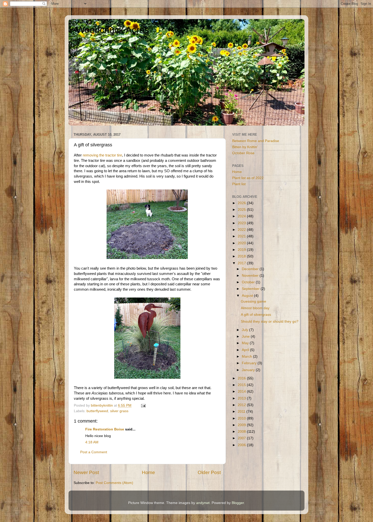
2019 (242, 250)
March (247, 356)
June (246, 336)
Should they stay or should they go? (269, 321)
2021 (242, 236)
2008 (242, 431)
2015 (242, 385)
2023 (242, 223)
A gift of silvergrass (256, 315)
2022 (242, 230)
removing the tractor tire (102, 155)
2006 (242, 445)
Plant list (239, 184)
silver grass (119, 411)
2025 (242, 210)
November (251, 275)
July (245, 330)
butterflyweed (97, 411)
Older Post (209, 472)
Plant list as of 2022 (248, 178)
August (248, 296)
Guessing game (253, 301)
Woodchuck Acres (112, 30)
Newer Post (86, 472)
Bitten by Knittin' (245, 147)
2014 (242, 391)
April (246, 350)
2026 (242, 203)
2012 (242, 405)
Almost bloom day (255, 308)
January (249, 370)
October (249, 282)
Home (148, 472)
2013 (242, 398)
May (246, 343)
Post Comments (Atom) (114, 483)
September (251, 289)
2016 (242, 378)
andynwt (203, 503)
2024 (242, 216)
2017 (242, 263)
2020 (242, 243)
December (251, 269)
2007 (242, 438)
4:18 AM (91, 442)
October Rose (243, 153)
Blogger (238, 503)
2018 (242, 256)
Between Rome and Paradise (255, 141)
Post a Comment (93, 452)
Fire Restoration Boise (104, 429)
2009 (242, 425)
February (250, 363)
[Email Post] (143, 405)
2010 (242, 418)
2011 (242, 411)
